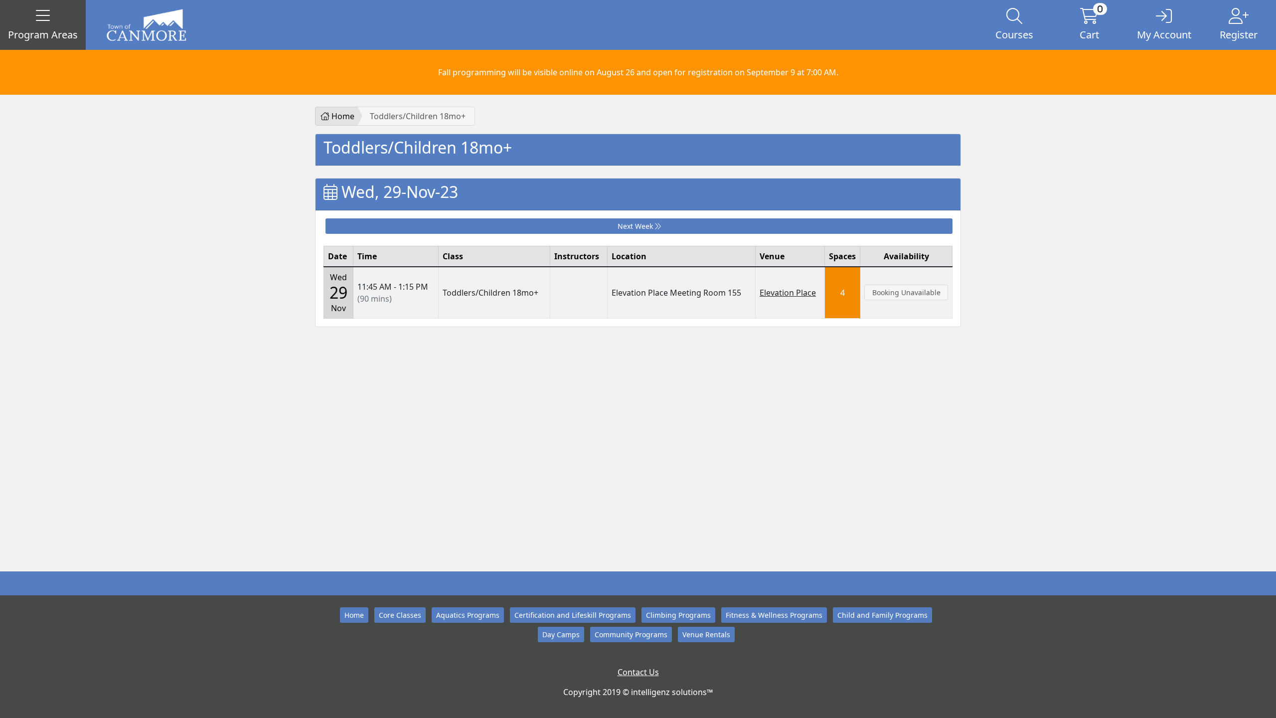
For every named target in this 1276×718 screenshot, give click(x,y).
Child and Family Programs (882, 615)
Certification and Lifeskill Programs (572, 615)
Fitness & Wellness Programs (774, 615)
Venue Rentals (706, 634)
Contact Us (638, 672)
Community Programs (631, 634)
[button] (43, 25)
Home (341, 116)
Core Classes (400, 615)
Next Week (636, 226)
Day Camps (561, 634)
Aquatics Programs (467, 615)
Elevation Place (788, 292)
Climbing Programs (678, 615)
